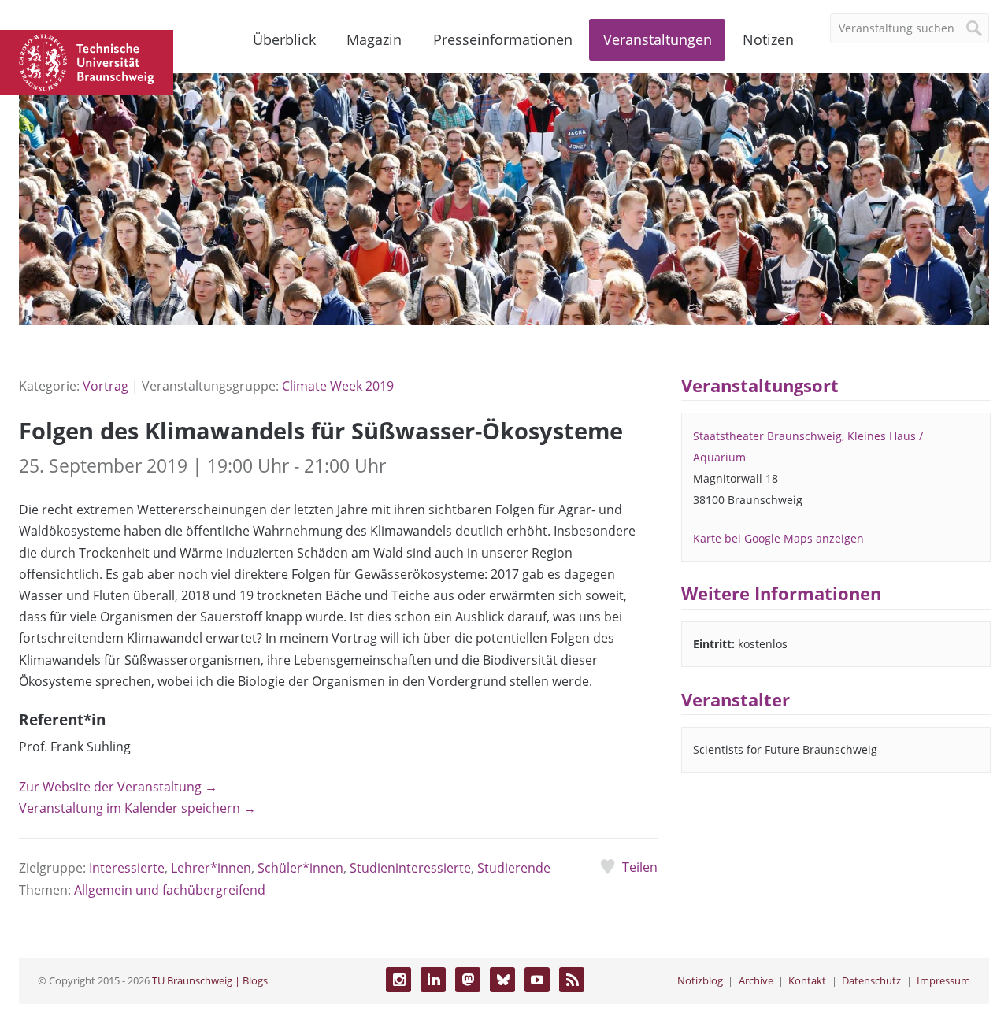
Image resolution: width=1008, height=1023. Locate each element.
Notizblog (700, 980)
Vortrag (105, 386)
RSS (571, 979)
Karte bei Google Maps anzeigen (778, 538)
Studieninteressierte (410, 868)
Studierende (513, 868)
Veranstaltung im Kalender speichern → (137, 808)
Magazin (374, 39)
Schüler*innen (300, 868)
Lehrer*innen (211, 868)
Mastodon (467, 979)
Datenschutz (871, 980)
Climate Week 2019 (338, 386)
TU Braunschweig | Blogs (210, 980)
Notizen (768, 39)
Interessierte (127, 868)
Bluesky (502, 979)
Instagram (398, 979)
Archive (756, 980)
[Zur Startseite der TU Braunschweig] (86, 60)
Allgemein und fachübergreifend (169, 890)
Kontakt (807, 980)
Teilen (639, 867)
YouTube (537, 979)
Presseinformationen (503, 39)
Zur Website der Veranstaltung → (118, 786)
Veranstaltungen (657, 39)
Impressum (943, 980)
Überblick (284, 39)
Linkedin (433, 979)
